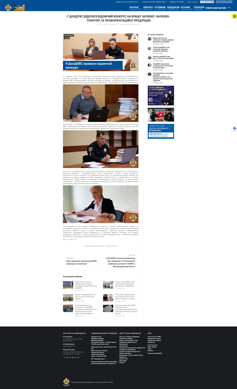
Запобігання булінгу (97, 352)
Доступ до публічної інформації (129, 337)
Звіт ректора (123, 346)
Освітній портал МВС (154, 337)
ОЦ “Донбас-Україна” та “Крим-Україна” (104, 342)
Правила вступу (96, 337)
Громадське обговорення (127, 350)
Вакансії (122, 362)
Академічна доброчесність (128, 342)
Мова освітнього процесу (99, 350)
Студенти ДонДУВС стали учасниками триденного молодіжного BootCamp (125, 284)
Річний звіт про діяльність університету (132, 348)
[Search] (230, 1)
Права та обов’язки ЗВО (99, 356)
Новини (67, 38)
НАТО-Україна (152, 347)
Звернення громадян (126, 338)
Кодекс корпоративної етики (128, 340)
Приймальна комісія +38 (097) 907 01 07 (127, 2)
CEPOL (150, 349)
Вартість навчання (97, 340)
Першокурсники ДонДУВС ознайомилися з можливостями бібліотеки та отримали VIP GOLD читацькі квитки (126, 309)
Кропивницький (69, 35)
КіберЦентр (151, 342)
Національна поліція (154, 338)
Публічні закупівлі (125, 353)
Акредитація (123, 344)
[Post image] (68, 285)
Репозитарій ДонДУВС (155, 353)
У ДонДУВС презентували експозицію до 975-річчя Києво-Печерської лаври (125, 296)
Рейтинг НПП (123, 359)
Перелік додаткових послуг (100, 344)
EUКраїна (150, 350)
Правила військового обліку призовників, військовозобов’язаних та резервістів (104, 362)
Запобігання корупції (98, 354)
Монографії (123, 361)
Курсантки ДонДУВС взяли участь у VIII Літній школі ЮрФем (85, 296)
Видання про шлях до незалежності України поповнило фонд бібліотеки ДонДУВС (86, 285)
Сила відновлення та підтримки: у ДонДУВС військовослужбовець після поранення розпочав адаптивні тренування (86, 309)
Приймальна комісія (97, 338)
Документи (122, 357)
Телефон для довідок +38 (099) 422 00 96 (154, 2)
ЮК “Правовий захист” (98, 359)
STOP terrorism (152, 345)
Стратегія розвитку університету (129, 351)
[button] (234, 16)
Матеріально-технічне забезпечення (131, 355)
